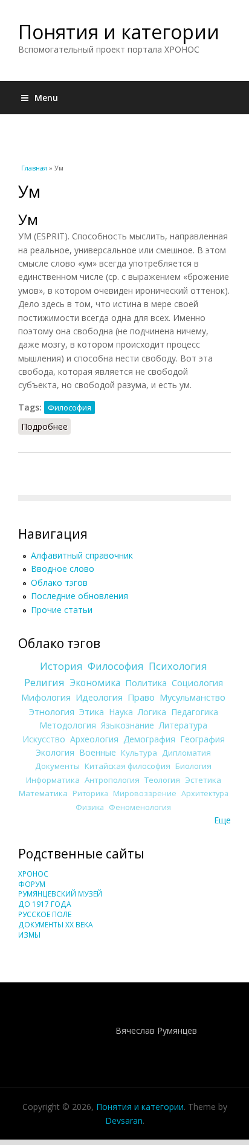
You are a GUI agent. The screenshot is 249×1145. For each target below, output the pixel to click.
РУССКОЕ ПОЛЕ (44, 914)
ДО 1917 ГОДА (44, 904)
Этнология (51, 711)
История (61, 666)
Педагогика (194, 712)
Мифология (46, 697)
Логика (152, 712)
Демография (149, 739)
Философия (69, 407)
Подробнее (46, 426)
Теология (162, 779)
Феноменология (140, 807)
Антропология (112, 779)
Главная (34, 167)
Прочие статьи (61, 609)
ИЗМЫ (29, 935)
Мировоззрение (144, 793)
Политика (146, 682)
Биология (193, 766)
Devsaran (124, 1120)
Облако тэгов (59, 582)
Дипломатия (186, 752)
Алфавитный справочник (82, 555)
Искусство (43, 739)
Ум (28, 219)
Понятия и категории (118, 32)
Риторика (90, 793)
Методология (67, 725)
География (202, 739)
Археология (94, 739)
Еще (222, 820)
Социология (197, 682)
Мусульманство (192, 697)
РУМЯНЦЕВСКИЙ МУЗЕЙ (60, 894)
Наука (121, 712)
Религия (44, 682)
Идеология (99, 697)
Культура (139, 752)
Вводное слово (62, 568)
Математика (43, 793)
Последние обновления (79, 596)
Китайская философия (127, 766)
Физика (90, 807)
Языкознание (127, 725)
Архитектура (204, 793)
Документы (57, 766)
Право (141, 697)
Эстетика (203, 779)
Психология (178, 666)
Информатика (53, 779)
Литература (183, 725)
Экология (55, 752)
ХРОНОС (33, 874)
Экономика (95, 682)
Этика (91, 711)
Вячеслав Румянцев (156, 1030)
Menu (46, 97)
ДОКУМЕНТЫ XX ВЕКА (55, 925)
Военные (97, 752)
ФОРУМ (31, 884)
